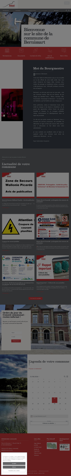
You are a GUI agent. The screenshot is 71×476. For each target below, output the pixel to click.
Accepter (14, 463)
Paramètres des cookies (14, 470)
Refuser (14, 467)
